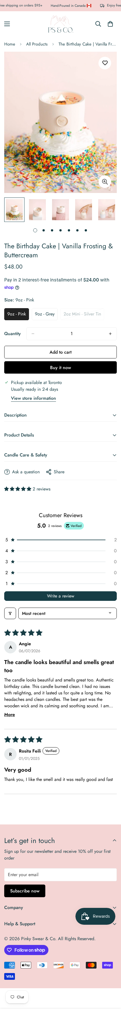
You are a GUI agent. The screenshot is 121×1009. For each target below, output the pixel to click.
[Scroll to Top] (110, 979)
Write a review (60, 596)
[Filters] (10, 613)
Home (9, 44)
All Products (37, 44)
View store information (33, 398)
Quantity (12, 333)
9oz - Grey (46, 315)
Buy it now (60, 367)
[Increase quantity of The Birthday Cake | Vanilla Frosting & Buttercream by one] (110, 334)
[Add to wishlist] (104, 63)
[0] (110, 23)
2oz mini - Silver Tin (84, 315)
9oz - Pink (18, 315)
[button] (18, 489)
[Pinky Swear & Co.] (60, 24)
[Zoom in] (104, 181)
